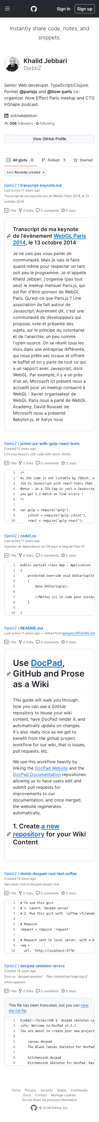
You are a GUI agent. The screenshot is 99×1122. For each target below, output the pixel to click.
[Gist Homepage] (34, 9)
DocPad (46, 663)
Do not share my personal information (49, 1100)
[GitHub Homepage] (34, 1107)
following (45, 123)
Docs (27, 1095)
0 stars (70, 210)
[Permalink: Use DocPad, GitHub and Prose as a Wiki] (9, 673)
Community (79, 1090)
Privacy (30, 1090)
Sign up (84, 8)
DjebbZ (10, 185)
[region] (49, 324)
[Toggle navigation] (7, 8)
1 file (12, 210)
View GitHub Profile (49, 138)
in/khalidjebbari (24, 115)
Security (46, 1090)
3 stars (70, 463)
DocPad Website (51, 768)
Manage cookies (63, 1095)
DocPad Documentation (37, 774)
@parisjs (28, 91)
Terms (16, 1090)
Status (62, 1090)
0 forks (28, 210)
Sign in (63, 8)
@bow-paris (59, 91)
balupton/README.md (78, 633)
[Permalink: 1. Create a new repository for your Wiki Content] (9, 834)
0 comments (49, 210)
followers (22, 123)
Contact (41, 1095)
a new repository (36, 830)
